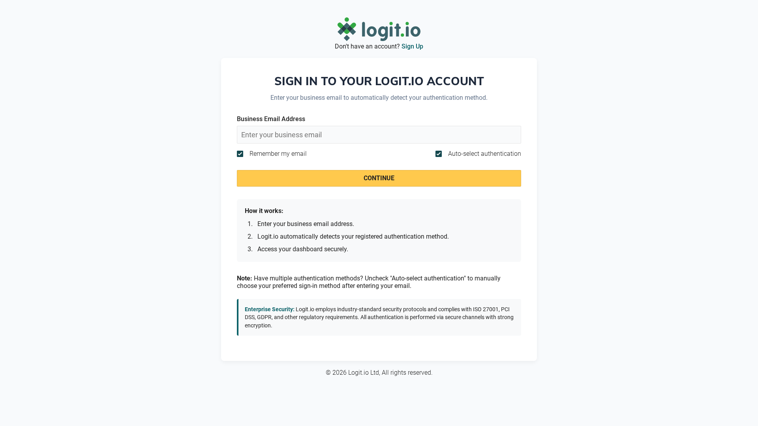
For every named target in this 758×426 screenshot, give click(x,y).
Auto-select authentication (484, 153)
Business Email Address (271, 119)
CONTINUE (379, 178)
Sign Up (412, 46)
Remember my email (278, 153)
